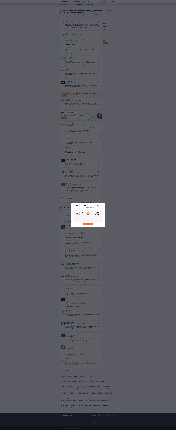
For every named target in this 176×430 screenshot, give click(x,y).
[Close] (104, 204)
